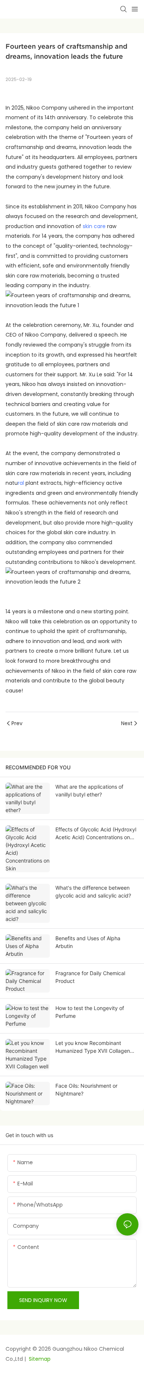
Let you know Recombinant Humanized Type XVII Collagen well (92, 1047)
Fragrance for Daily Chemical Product (90, 977)
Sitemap (39, 1359)
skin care (94, 226)
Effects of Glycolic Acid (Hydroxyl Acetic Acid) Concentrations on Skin (95, 833)
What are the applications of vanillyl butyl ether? (89, 790)
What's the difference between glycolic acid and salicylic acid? (93, 892)
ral (21, 483)
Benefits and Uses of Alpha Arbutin (87, 942)
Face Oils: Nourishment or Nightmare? (86, 1090)
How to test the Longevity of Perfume (89, 1012)
